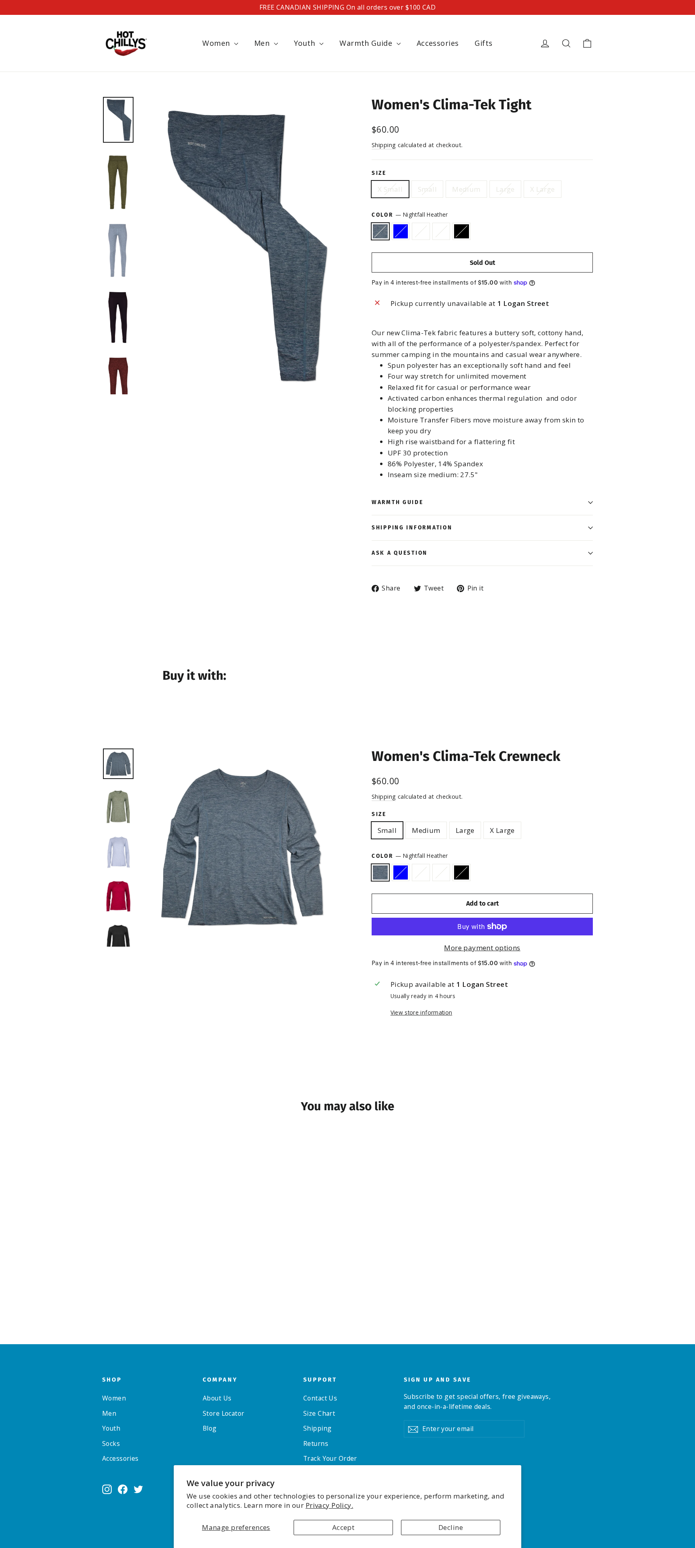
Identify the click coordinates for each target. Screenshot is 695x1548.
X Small (390, 189)
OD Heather (421, 231)
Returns (315, 1443)
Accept (343, 1527)
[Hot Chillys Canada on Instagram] (107, 1488)
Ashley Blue (400, 231)
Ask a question (400, 552)
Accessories (438, 43)
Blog (210, 1428)
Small (427, 189)
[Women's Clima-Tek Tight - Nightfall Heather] (107, 1282)
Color (410, 214)
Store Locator (224, 1413)
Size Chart (319, 1413)
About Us (217, 1398)
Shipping (384, 145)
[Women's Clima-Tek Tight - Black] (147, 1282)
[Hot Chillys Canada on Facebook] (122, 1488)
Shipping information (412, 527)
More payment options (482, 947)
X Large (542, 189)
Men (263, 43)
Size (379, 173)
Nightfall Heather (380, 231)
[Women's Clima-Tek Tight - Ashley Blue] (117, 1282)
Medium (466, 189)
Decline (450, 1527)
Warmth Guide (367, 43)
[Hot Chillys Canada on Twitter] (138, 1488)
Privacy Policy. (329, 1505)
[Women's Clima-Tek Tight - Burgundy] (137, 1282)
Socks (111, 1443)
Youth (306, 43)
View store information (421, 1012)
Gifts (483, 43)
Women (217, 43)
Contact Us (320, 1398)
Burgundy (441, 231)
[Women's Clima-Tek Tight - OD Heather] (127, 1282)
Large (505, 189)
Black (461, 231)
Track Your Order (330, 1458)
